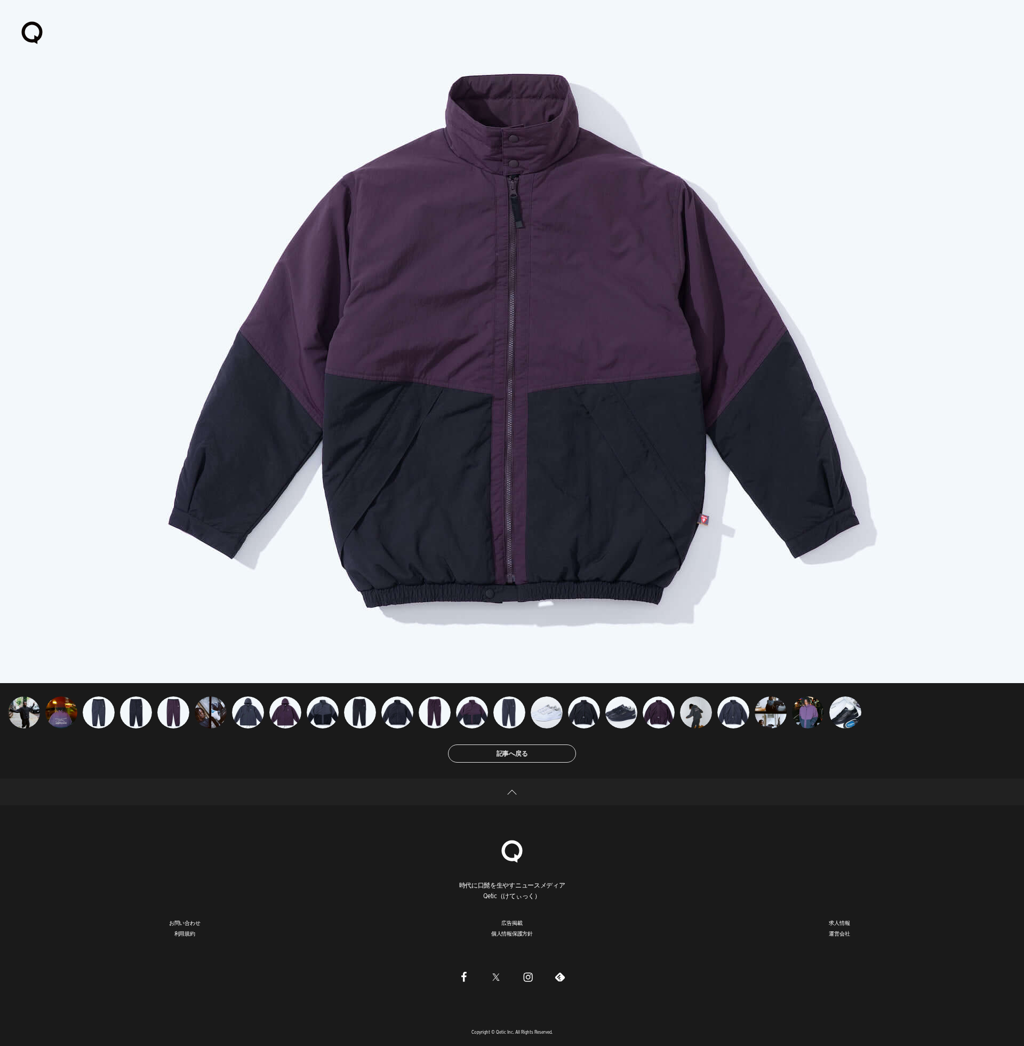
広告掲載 (511, 923)
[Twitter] (496, 976)
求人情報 (839, 923)
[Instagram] (528, 976)
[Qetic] (32, 32)
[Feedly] (560, 976)
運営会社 (839, 933)
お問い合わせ (185, 923)
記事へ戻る (512, 753)
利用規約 (184, 933)
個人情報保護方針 (512, 933)
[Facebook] (464, 976)
